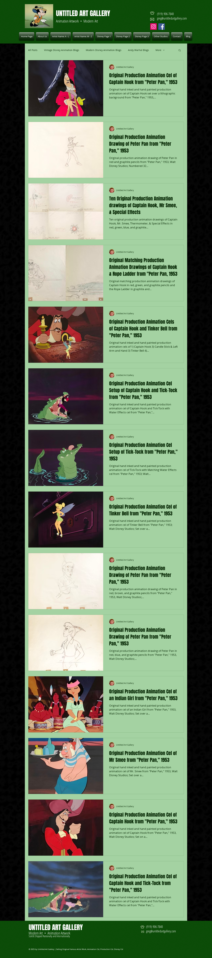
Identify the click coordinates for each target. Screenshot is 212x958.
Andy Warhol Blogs (138, 50)
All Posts (32, 50)
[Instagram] (153, 26)
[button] (61, 36)
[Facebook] (161, 26)
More (158, 50)
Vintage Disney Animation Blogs (61, 50)
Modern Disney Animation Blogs (103, 50)
